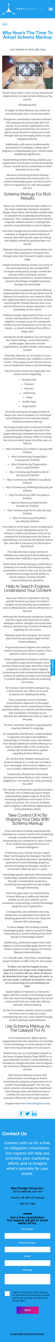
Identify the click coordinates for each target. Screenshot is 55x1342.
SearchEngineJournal (38, 1103)
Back (5, 24)
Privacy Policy (32, 1292)
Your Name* (27, 1229)
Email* (27, 1256)
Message (27, 1270)
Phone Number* (27, 1242)
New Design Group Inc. (31, 1335)
